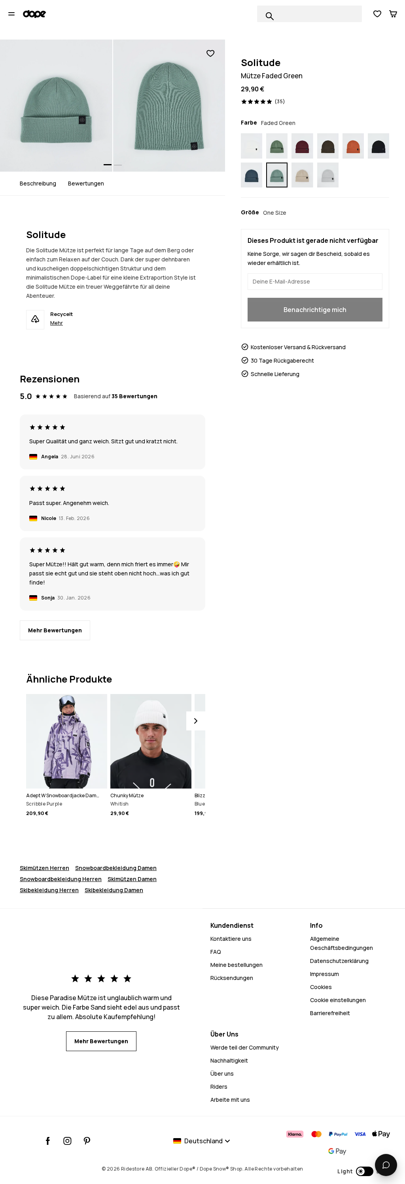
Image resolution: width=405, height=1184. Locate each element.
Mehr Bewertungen (55, 630)
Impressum (324, 974)
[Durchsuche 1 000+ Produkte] (270, 16)
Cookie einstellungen (338, 1000)
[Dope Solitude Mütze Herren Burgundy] (302, 146)
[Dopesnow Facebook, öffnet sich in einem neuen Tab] (48, 1140)
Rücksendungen (231, 978)
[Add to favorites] (210, 53)
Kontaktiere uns (231, 938)
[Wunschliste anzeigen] (377, 14)
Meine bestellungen (236, 964)
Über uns (222, 1073)
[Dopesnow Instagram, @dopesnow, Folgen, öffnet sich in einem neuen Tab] (67, 1140)
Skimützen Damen (132, 879)
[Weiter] (195, 720)
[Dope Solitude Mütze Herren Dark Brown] (328, 146)
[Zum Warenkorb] (393, 14)
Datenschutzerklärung (339, 961)
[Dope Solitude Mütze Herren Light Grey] (328, 175)
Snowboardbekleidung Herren (61, 879)
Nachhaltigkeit (229, 1060)
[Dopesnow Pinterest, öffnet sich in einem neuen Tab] (87, 1140)
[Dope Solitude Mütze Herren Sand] (302, 175)
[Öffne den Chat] (386, 1165)
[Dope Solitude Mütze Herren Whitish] (251, 146)
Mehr (56, 322)
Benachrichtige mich (315, 309)
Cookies (321, 987)
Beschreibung (38, 183)
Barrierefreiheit (330, 1013)
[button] (363, 1171)
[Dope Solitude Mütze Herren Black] (378, 146)
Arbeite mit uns (230, 1099)
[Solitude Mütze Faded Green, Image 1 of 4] (56, 106)
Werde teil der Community (244, 1047)
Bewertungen (86, 183)
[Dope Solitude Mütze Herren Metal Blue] (251, 175)
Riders (218, 1086)
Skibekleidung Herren (49, 890)
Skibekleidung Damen (114, 890)
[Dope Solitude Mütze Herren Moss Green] (277, 146)
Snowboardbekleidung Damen (116, 868)
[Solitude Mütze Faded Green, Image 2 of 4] (169, 106)
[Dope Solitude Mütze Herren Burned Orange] (353, 146)
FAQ (215, 951)
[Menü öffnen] (11, 14)
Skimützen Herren (44, 868)
